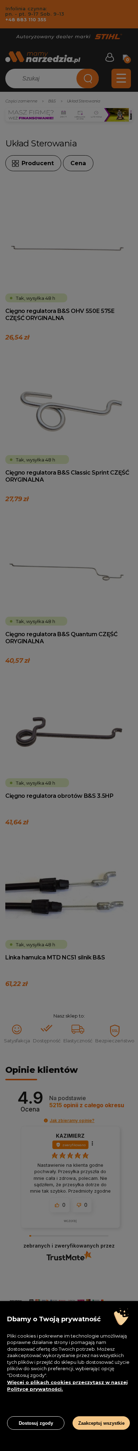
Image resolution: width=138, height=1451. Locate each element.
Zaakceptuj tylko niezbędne (36, 1406)
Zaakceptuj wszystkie (101, 1423)
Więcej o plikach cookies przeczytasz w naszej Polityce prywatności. (67, 1385)
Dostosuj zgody (36, 1423)
